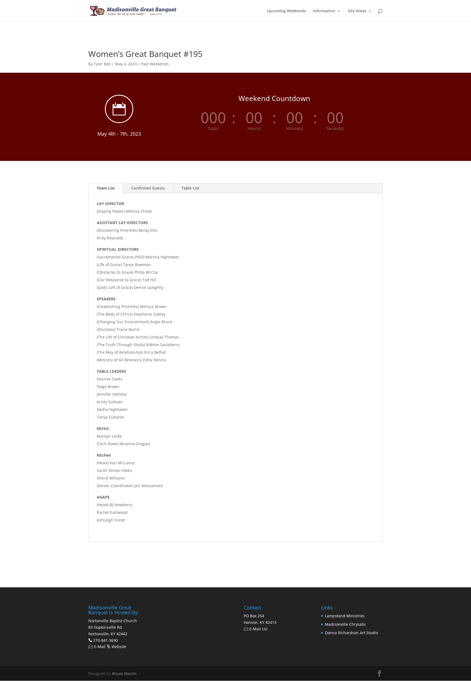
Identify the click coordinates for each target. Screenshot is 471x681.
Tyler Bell (102, 63)
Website (118, 646)
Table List (191, 188)
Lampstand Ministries (345, 615)
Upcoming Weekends (286, 11)
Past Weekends (155, 63)
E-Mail (99, 646)
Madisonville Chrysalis (345, 624)
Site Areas (357, 11)
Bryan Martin (124, 673)
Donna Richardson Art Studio (351, 632)
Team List (106, 188)
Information (324, 11)
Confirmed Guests (148, 188)
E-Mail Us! (258, 628)
